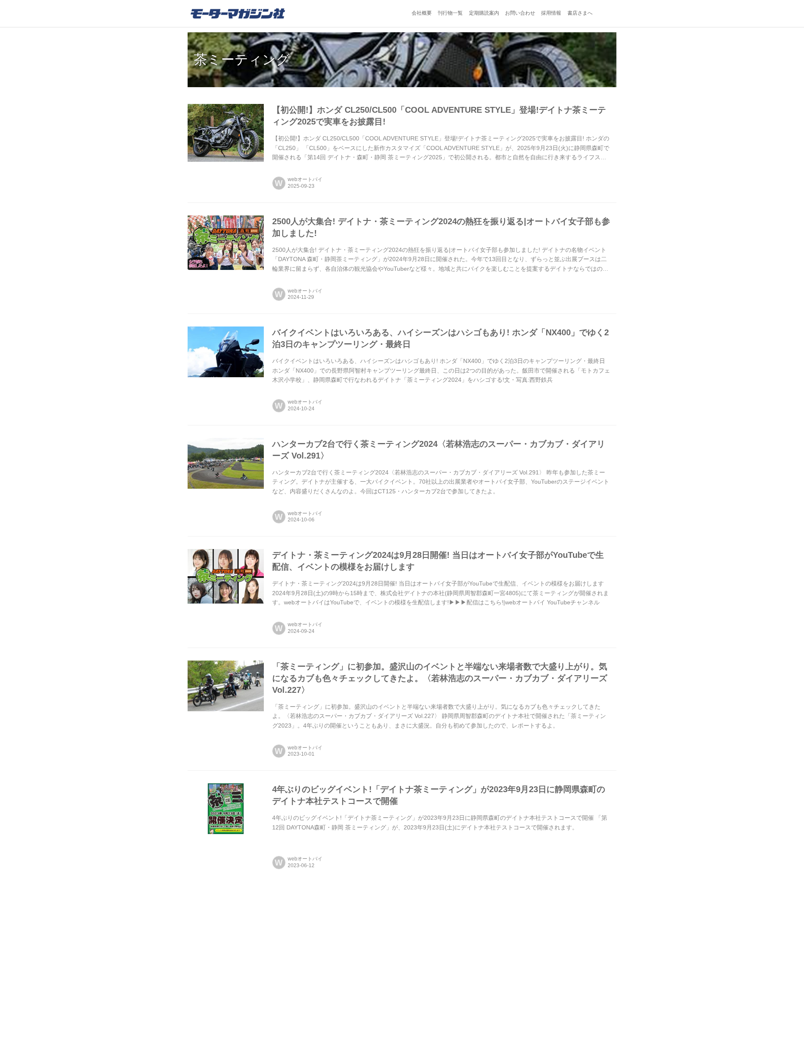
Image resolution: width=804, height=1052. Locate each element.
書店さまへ (580, 13)
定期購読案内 (484, 13)
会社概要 (422, 13)
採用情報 (551, 13)
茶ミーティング (242, 59)
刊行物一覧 (450, 13)
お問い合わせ (520, 13)
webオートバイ (305, 179)
